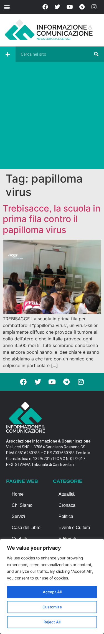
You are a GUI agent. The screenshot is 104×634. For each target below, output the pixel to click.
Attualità (67, 494)
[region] (52, 586)
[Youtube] (69, 7)
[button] (6, 6)
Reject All (52, 622)
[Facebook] (45, 7)
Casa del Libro (26, 527)
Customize (52, 606)
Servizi (18, 516)
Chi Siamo (22, 505)
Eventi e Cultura (74, 527)
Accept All (52, 591)
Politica (66, 516)
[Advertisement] (52, 117)
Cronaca (67, 505)
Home (18, 494)
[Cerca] (96, 54)
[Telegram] (81, 7)
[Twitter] (57, 7)
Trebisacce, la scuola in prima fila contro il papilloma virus (51, 219)
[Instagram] (94, 7)
